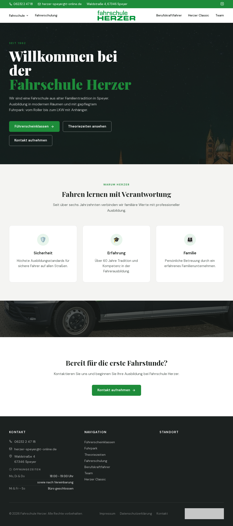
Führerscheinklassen (32, 126)
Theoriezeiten (95, 455)
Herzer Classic (198, 15)
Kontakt (162, 514)
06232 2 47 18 (23, 4)
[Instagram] (222, 4)
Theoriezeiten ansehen (87, 126)
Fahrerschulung (46, 15)
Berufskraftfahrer (169, 15)
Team (219, 15)
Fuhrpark (90, 448)
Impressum (107, 514)
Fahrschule (17, 15)
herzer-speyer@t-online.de (62, 4)
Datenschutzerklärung (136, 514)
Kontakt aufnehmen (30, 140)
